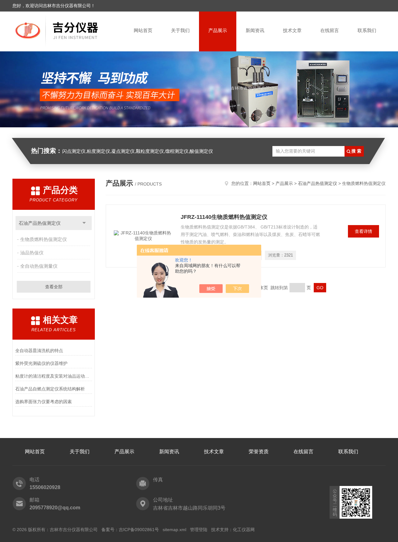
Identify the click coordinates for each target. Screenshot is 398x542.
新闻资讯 (255, 30)
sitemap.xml (174, 529)
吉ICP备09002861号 (139, 529)
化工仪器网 (244, 529)
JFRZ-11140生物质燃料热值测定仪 (224, 217)
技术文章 (292, 30)
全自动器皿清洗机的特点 (39, 350)
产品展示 (217, 30)
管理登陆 (198, 529)
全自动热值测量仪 (39, 266)
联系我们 (367, 30)
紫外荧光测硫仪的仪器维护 (41, 363)
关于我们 (180, 30)
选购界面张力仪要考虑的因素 (43, 401)
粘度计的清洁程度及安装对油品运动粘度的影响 (53, 376)
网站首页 (143, 30)
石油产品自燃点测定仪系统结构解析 (50, 388)
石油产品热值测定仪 (40, 223)
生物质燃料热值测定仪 (43, 239)
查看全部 (53, 286)
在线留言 (329, 30)
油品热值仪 (32, 252)
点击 (84, 223)
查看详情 (363, 231)
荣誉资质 (259, 451)
